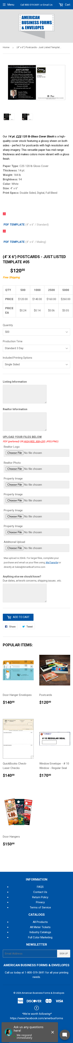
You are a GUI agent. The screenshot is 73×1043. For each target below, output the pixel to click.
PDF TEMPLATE (14, 224)
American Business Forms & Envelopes (43, 993)
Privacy (40, 902)
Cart (67, 4)
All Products (40, 922)
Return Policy (40, 897)
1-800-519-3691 (35, 972)
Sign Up (64, 953)
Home (6, 47)
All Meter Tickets (40, 927)
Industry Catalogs (40, 932)
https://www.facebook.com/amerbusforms (36, 1018)
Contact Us (40, 892)
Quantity (8, 325)
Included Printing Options (17, 357)
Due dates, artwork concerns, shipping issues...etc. (32, 578)
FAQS (40, 887)
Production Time (12, 341)
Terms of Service (40, 907)
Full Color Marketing (40, 937)
